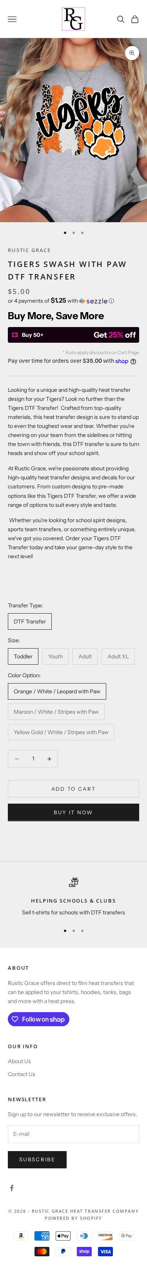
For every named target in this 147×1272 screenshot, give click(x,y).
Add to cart (73, 789)
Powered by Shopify (73, 1218)
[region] (73, 897)
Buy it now (73, 812)
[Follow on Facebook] (12, 1188)
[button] (73, 301)
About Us (19, 1061)
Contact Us (21, 1074)
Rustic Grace (29, 250)
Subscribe (37, 1159)
